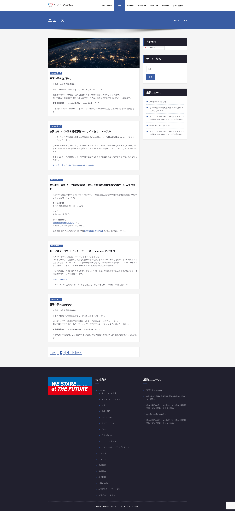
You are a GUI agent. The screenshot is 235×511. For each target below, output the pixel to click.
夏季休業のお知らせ (157, 101)
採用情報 (165, 5)
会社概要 (130, 5)
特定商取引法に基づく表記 (110, 489)
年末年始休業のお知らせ (159, 125)
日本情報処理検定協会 (94, 231)
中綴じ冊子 (106, 411)
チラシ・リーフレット (111, 399)
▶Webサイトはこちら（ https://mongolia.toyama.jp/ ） (74, 165)
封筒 (103, 405)
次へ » (78, 352)
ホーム (174, 20)
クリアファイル (108, 423)
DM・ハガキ (107, 417)
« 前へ (53, 352)
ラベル (104, 429)
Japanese (151, 47)
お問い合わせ (178, 5)
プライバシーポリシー (108, 495)
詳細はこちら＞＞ (60, 279)
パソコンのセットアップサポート (115, 447)
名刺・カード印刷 (109, 393)
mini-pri (102, 390)
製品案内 (141, 5)
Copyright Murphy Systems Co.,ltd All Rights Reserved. (117, 506)
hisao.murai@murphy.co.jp (63, 223)
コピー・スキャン (109, 441)
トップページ (106, 5)
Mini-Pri (153, 5)
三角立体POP (107, 435)
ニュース (119, 5)
